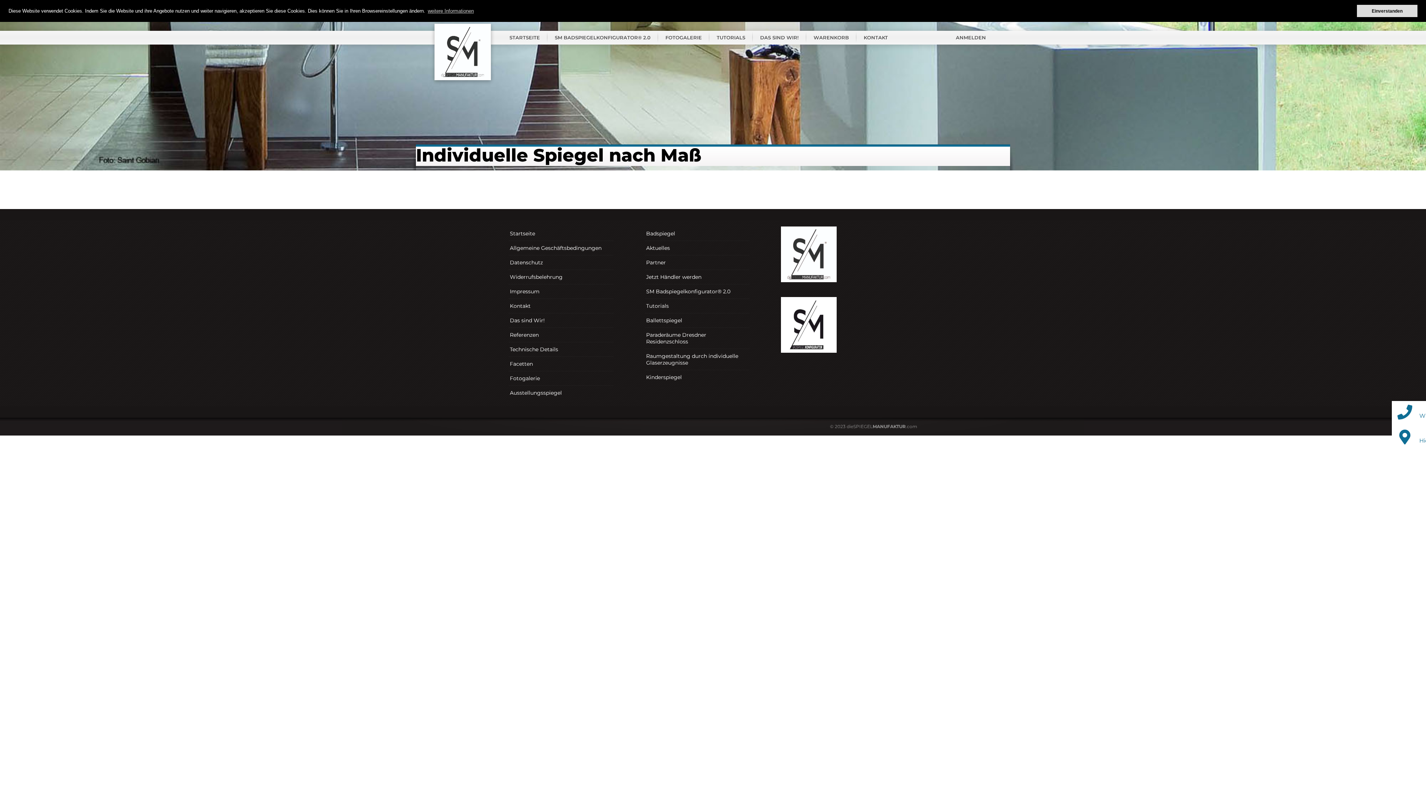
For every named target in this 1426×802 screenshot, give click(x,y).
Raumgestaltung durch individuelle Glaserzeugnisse (692, 359)
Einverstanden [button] (1387, 11)
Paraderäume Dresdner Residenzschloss (676, 338)
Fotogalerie (683, 37)
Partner (656, 262)
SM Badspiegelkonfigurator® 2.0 (603, 37)
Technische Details (534, 349)
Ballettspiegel (664, 320)
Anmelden (971, 37)
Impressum (525, 291)
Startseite (524, 37)
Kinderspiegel (664, 377)
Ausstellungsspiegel (536, 392)
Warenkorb (831, 37)
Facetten (521, 364)
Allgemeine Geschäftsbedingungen (556, 248)
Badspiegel (660, 233)
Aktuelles (658, 248)
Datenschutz (526, 262)
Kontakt (876, 37)
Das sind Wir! (779, 37)
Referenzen (524, 335)
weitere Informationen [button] (451, 11)
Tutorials (731, 37)
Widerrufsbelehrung (536, 277)
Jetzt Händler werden (673, 277)
